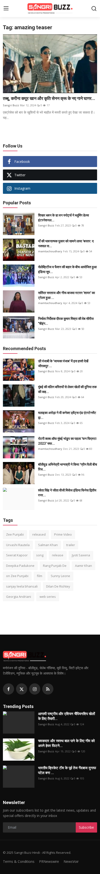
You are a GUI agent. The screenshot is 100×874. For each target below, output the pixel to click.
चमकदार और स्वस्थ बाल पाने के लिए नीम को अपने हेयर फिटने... (66, 743)
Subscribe (86, 827)
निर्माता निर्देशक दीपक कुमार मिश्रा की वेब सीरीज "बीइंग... (66, 321)
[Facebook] (8, 689)
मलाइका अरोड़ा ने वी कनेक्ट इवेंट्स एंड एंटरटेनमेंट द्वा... (67, 415)
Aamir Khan (83, 565)
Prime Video (63, 534)
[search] (94, 8)
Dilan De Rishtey (58, 586)
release (57, 555)
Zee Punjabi (15, 534)
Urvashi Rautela (18, 545)
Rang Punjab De (55, 565)
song (39, 555)
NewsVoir (71, 861)
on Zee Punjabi (17, 576)
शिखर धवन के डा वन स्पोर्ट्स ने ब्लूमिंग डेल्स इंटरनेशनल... (63, 217)
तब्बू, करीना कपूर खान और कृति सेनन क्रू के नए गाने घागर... (49, 98)
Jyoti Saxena (81, 555)
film (39, 576)
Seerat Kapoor (17, 555)
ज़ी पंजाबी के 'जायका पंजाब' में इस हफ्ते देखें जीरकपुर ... (63, 363)
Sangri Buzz (11, 105)
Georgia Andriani (18, 596)
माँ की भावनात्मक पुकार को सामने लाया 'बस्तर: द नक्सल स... (66, 243)
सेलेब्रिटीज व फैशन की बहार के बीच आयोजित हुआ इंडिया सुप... (67, 269)
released (39, 534)
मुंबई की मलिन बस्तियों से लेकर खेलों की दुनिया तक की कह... (67, 389)
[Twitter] (21, 689)
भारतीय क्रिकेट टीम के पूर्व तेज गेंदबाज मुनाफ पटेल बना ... (67, 770)
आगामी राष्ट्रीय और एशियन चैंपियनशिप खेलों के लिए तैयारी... (66, 716)
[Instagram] (34, 689)
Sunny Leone (60, 576)
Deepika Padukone (20, 565)
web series (48, 596)
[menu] (6, 8)
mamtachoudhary (50, 251)
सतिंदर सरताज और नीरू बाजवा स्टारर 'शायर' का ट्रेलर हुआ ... (66, 295)
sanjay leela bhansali (22, 586)
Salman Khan (48, 545)
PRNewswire (49, 861)
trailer (70, 545)
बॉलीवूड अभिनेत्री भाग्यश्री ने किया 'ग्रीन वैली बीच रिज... (67, 466)
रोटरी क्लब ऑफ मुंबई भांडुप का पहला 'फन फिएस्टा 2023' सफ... (67, 441)
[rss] (47, 689)
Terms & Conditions (18, 861)
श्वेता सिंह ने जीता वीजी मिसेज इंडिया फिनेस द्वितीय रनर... (67, 492)
